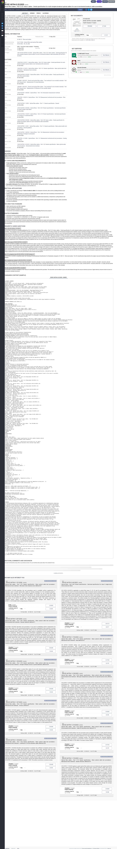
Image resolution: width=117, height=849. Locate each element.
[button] (80, 9)
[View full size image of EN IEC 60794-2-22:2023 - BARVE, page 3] (77, 25)
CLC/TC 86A (25, 9)
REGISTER (111, 1)
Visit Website (106, 55)
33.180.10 (18, 9)
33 (86, 40)
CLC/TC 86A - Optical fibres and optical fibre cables (29, 42)
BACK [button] (5, 9)
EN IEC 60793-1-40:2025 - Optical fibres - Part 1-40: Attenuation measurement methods (39, 92)
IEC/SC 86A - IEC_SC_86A (23, 43)
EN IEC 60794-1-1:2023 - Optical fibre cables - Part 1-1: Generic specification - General (38, 103)
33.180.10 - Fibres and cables (24, 39)
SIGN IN (105, 1)
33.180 (88, 40)
